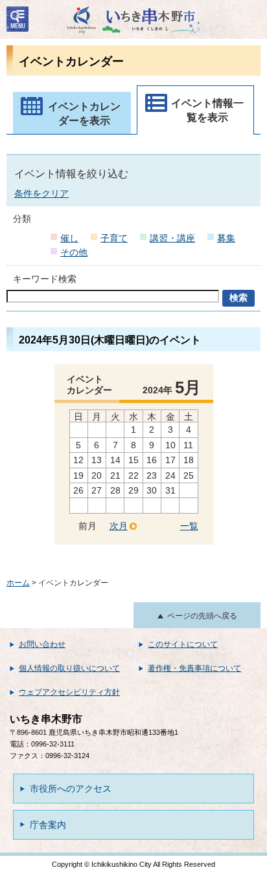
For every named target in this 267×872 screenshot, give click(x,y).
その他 (73, 252)
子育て (114, 238)
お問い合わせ (42, 644)
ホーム (18, 582)
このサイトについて (183, 644)
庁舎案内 (48, 825)
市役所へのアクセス (70, 788)
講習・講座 (172, 238)
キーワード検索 (44, 279)
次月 (119, 526)
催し (69, 238)
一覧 (189, 526)
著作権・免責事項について (194, 668)
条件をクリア (41, 193)
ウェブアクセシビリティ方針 (69, 692)
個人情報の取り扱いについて (69, 668)
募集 (226, 238)
